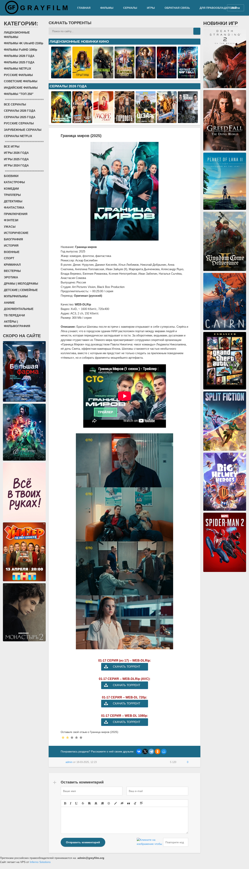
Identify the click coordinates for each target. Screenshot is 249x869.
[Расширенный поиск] (189, 31)
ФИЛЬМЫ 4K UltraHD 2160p (23, 43)
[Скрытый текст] (122, 803)
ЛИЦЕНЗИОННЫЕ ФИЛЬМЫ (17, 35)
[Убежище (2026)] (103, 76)
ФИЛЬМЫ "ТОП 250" (18, 94)
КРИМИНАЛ (12, 264)
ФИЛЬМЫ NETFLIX (17, 68)
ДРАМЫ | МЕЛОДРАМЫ (21, 283)
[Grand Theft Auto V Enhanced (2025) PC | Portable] (224, 387)
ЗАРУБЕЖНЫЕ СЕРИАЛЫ (22, 129)
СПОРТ (9, 258)
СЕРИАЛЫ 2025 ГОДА (19, 117)
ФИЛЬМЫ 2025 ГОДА (19, 62)
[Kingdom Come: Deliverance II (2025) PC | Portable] (224, 268)
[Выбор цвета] (115, 803)
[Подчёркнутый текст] (76, 803)
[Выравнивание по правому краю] (102, 803)
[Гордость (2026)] (125, 120)
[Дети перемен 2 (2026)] (188, 120)
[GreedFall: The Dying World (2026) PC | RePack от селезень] (224, 148)
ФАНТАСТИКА (14, 207)
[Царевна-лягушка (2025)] (125, 76)
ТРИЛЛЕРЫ (12, 194)
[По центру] (96, 803)
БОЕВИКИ (11, 176)
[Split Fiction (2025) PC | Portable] (224, 448)
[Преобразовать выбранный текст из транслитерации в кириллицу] (135, 803)
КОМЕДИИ (11, 188)
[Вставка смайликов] (109, 803)
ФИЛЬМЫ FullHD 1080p (20, 49)
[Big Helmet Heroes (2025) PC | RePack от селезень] (224, 508)
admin (69, 762)
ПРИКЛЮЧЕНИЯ (15, 214)
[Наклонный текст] (70, 803)
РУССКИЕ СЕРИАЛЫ (19, 123)
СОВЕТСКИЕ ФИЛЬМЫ (20, 81)
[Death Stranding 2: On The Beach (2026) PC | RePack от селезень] (224, 86)
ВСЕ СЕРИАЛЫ (15, 104)
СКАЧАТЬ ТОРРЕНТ (126, 666)
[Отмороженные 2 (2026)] (167, 120)
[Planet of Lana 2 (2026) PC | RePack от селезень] (224, 207)
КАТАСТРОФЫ (14, 182)
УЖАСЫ (10, 226)
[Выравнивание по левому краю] (89, 803)
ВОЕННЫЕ (11, 252)
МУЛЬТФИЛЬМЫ (16, 296)
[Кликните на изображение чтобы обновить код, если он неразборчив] (149, 842)
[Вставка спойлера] (141, 803)
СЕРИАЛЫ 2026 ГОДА (19, 110)
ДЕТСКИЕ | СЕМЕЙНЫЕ (21, 290)
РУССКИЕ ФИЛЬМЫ (18, 75)
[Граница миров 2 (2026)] (61, 120)
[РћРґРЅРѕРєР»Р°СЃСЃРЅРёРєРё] (157, 751)
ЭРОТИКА (11, 277)
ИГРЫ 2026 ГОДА (16, 152)
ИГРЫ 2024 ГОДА (16, 165)
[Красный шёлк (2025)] (167, 76)
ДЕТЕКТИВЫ (13, 201)
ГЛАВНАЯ (83, 7)
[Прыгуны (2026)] (82, 76)
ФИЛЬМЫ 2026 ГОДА (19, 56)
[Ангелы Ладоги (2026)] (61, 76)
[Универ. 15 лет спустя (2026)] (24, 579)
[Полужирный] (65, 803)
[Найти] (196, 31)
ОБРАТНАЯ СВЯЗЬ (177, 7)
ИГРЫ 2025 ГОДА (16, 159)
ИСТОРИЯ (11, 245)
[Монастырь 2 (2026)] (24, 639)
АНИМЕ (9, 302)
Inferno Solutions (40, 862)
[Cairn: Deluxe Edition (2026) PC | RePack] (224, 327)
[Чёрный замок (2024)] (146, 76)
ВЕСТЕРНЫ (12, 271)
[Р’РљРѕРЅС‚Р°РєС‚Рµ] (139, 751)
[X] (145, 751)
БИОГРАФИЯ (13, 239)
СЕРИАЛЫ (130, 7)
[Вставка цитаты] (128, 803)
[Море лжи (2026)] (103, 120)
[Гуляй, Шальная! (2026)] (82, 120)
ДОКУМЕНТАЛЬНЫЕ (18, 309)
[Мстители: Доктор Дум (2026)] (24, 458)
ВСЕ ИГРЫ (11, 146)
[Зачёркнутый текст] (83, 803)
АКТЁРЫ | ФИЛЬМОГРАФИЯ (17, 324)
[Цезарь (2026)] (146, 120)
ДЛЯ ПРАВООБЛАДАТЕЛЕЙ (218, 7)
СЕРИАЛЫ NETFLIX (18, 136)
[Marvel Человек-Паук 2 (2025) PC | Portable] (224, 569)
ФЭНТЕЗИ (11, 220)
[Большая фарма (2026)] (24, 399)
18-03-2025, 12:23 (86, 762)
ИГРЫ (151, 7)
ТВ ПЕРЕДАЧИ (14, 315)
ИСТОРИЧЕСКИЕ (16, 233)
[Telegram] (151, 751)
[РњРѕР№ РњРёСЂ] (164, 751)
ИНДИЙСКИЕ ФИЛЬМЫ (21, 87)
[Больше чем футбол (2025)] (188, 76)
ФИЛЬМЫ (106, 7)
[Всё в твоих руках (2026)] (24, 518)
